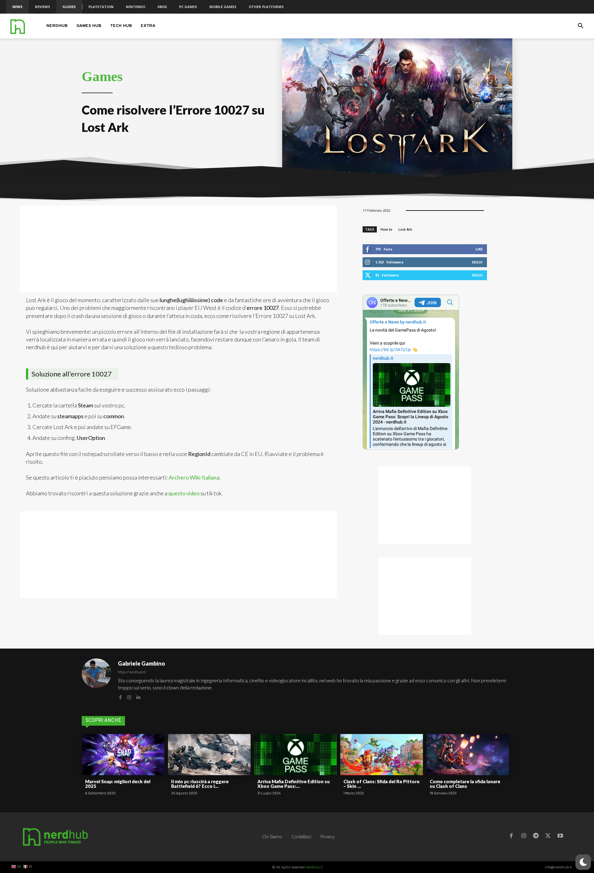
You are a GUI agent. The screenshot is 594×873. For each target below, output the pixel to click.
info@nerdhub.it (558, 867)
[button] (580, 26)
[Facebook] (120, 696)
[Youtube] (560, 837)
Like (479, 249)
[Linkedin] (138, 696)
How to (386, 229)
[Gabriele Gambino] (96, 679)
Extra (148, 25)
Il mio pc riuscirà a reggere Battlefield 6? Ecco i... (200, 784)
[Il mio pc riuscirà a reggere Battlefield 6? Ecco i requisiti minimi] (209, 754)
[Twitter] (548, 837)
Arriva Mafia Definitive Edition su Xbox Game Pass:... (293, 784)
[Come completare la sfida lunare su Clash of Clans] (468, 754)
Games (102, 77)
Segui (477, 262)
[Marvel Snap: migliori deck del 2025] (123, 754)
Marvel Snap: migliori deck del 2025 (117, 784)
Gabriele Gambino (141, 663)
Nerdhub (57, 25)
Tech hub (121, 25)
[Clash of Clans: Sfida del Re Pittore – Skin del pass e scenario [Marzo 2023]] (381, 754)
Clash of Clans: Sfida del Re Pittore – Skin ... (381, 784)
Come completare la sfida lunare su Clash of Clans (465, 784)
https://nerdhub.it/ (132, 672)
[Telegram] (536, 837)
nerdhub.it (314, 867)
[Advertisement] (178, 249)
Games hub (88, 25)
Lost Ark (405, 229)
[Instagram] (129, 696)
